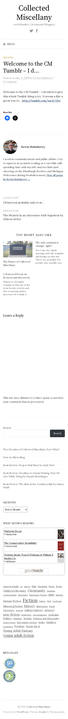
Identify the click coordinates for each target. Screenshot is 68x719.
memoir (19, 610)
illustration (42, 606)
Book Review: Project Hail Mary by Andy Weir (29, 465)
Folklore (42, 601)
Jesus (52, 606)
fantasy (59, 595)
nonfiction (26, 615)
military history (34, 610)
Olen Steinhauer (40, 615)
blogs (52, 586)
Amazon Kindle (11, 586)
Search (7, 427)
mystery (49, 610)
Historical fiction (13, 606)
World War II (33, 626)
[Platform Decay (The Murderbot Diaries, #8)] (61, 534)
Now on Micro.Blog (14, 457)
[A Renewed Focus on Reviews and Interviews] (19, 284)
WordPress (22, 711)
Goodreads (57, 601)
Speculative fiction (27, 622)
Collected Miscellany (34, 13)
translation (8, 626)
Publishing (17, 618)
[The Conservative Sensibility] (61, 545)
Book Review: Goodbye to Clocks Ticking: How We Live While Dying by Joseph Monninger (31, 475)
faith (51, 595)
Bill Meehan (10, 561)
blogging (42, 586)
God (49, 601)
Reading (28, 618)
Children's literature (14, 590)
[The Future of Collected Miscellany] (17, 249)
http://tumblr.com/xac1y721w (41, 100)
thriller (41, 622)
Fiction (30, 600)
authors (27, 587)
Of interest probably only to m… (23, 202)
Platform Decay (13, 531)
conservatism (9, 595)
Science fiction (9, 622)
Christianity (36, 590)
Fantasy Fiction (12, 601)
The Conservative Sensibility (20, 542)
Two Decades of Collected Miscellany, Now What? (31, 449)
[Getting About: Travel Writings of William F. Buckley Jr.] (61, 557)
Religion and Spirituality (46, 618)
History (29, 606)
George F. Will (11, 546)
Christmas (51, 591)
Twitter (19, 626)
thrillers (51, 622)
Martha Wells (11, 534)
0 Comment (10, 81)
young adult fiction (18, 635)
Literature (9, 610)
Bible (34, 586)
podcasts (54, 614)
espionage (23, 595)
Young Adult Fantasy (18, 631)
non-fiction (11, 614)
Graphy (42, 711)
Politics (7, 618)
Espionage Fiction (38, 595)
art (21, 587)
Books (59, 586)
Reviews (8, 57)
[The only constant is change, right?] (52, 252)
